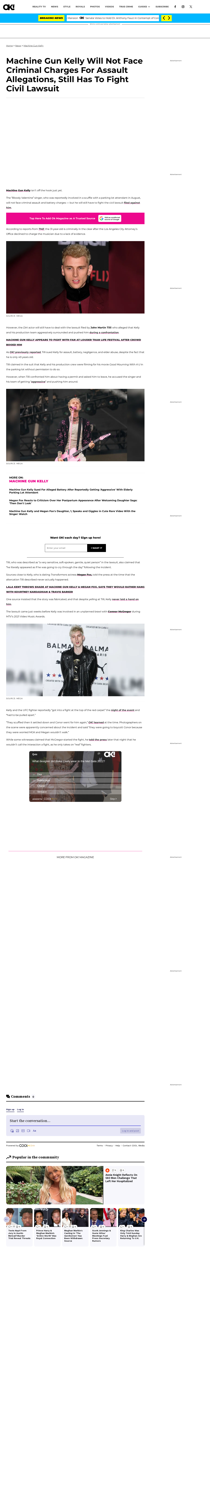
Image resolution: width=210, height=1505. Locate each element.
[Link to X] (191, 6)
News (18, 45)
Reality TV (39, 6)
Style (66, 6)
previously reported (25, 352)
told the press (98, 739)
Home (9, 45)
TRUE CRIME (126, 6)
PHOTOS (95, 6)
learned (96, 722)
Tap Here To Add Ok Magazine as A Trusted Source (62, 218)
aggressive (38, 381)
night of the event (122, 710)
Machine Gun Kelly (34, 45)
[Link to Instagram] (183, 6)
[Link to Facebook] (175, 6)
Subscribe (162, 6)
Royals (80, 6)
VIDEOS (109, 6)
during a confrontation (104, 332)
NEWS (54, 6)
